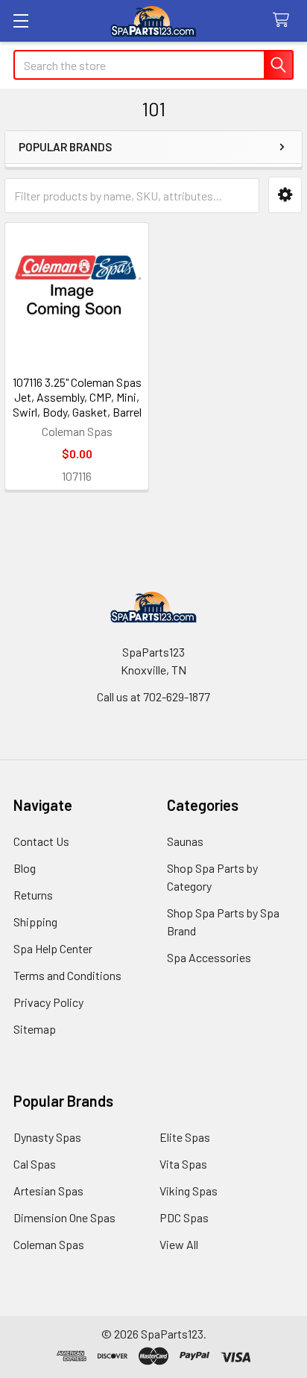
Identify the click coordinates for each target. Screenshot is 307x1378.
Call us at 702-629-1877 (153, 696)
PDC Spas (184, 1217)
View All (178, 1244)
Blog (24, 868)
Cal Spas (34, 1164)
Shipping (35, 921)
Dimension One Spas (64, 1217)
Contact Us (41, 841)
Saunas (185, 841)
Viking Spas (188, 1190)
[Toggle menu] (20, 20)
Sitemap (34, 1029)
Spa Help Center (52, 948)
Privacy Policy (48, 1002)
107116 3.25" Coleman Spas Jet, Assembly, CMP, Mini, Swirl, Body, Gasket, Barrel (77, 397)
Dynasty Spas (47, 1137)
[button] (285, 195)
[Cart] (284, 20)
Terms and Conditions (67, 975)
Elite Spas (184, 1137)
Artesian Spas (48, 1190)
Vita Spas (183, 1164)
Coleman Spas (48, 1244)
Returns (33, 895)
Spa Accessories (209, 957)
